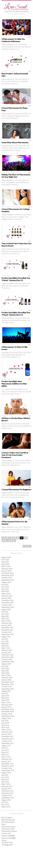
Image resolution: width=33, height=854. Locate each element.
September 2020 (8, 661)
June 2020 (5, 668)
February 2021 (7, 650)
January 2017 (6, 761)
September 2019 (8, 689)
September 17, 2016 (9, 207)
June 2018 (5, 723)
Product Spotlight (8, 836)
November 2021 (8, 630)
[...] (18, 49)
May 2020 (5, 671)
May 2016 (5, 779)
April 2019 (5, 700)
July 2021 (5, 639)
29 (3, 541)
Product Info (6, 833)
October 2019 (7, 686)
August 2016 (6, 773)
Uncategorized (7, 845)
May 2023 (5, 589)
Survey (4, 840)
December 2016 (8, 764)
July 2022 (5, 612)
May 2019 (5, 698)
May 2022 (5, 616)
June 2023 (5, 587)
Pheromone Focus (8, 827)
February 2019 (7, 705)
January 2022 (6, 625)
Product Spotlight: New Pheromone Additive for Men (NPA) (14, 383)
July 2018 (5, 720)
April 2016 (5, 782)
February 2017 (7, 759)
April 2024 (5, 564)
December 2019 (8, 682)
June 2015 (5, 804)
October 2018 (7, 714)
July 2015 (5, 802)
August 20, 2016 (7, 344)
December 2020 (8, 655)
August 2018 (6, 718)
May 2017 (5, 752)
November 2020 (8, 657)
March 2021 (6, 648)
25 (13, 538)
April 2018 (5, 727)
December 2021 (8, 627)
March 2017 (6, 757)
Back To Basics (7, 817)
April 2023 (5, 591)
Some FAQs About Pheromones (15, 142)
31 (11, 541)
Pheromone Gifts (8, 829)
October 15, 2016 (8, 71)
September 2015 (8, 798)
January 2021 (6, 652)
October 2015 (7, 795)
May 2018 (5, 725)
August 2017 (6, 745)
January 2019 (6, 707)
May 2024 (5, 562)
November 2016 (8, 766)
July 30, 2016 (6, 450)
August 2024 (6, 557)
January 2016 (6, 789)
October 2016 (7, 768)
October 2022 (7, 605)
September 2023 (8, 580)
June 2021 (5, 641)
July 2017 (5, 748)
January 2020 (6, 680)
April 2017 (5, 755)
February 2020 (7, 677)
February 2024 (7, 569)
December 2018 (8, 709)
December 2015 (8, 791)
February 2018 (7, 732)
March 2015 (6, 807)
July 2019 (5, 693)
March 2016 (6, 784)
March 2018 (6, 730)
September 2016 (8, 770)
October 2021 (7, 632)
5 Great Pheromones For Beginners (16, 489)
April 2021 (5, 646)
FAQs (3, 824)
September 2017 (8, 743)
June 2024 (5, 559)
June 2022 (5, 614)
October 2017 (7, 741)
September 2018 (8, 716)
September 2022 (8, 607)
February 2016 (7, 786)
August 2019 (6, 691)
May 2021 (5, 643)
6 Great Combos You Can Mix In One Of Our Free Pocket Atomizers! (15, 455)
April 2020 (5, 673)
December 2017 (8, 736)
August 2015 (6, 800)
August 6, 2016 (7, 416)
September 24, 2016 (9, 172)
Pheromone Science (9, 831)
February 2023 (7, 596)
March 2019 (6, 702)
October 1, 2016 (8, 140)
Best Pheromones (8, 820)
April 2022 (5, 618)
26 (17, 538)
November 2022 (8, 603)
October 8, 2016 (8, 106)
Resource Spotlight (9, 838)
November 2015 (8, 793)
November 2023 (8, 575)
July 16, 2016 (6, 487)
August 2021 (6, 637)
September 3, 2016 (9, 276)
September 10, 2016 (9, 241)
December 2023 (8, 573)
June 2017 (5, 750)
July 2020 (5, 666)
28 (26, 538)
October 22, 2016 (8, 36)
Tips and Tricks (7, 842)
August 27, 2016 (7, 310)
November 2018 (8, 711)
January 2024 (6, 571)
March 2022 (6, 621)
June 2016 (5, 777)
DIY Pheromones (8, 822)
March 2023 (6, 594)
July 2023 (5, 584)
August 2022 (6, 609)
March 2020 (6, 675)
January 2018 (6, 734)
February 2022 (7, 623)
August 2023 (6, 582)
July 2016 (5, 775)
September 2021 (8, 634)
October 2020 (7, 659)
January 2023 (6, 598)
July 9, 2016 (6, 519)
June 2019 (5, 696)
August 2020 (6, 664)
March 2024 (6, 566)
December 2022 (8, 600)
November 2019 (8, 684)
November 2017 (8, 739)
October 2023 (7, 578)
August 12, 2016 (7, 379)
